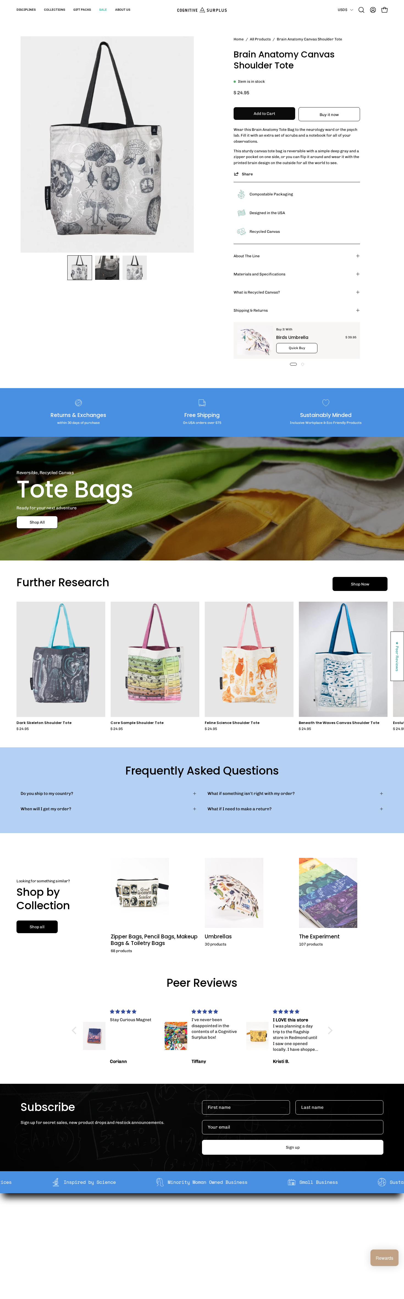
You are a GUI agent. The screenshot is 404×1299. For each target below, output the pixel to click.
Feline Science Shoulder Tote (232, 723)
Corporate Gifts (129, 1221)
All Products (260, 39)
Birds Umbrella (292, 337)
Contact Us (199, 1238)
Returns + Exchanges (209, 1221)
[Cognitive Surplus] (202, 10)
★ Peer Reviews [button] (397, 656)
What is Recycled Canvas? (257, 292)
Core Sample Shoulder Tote (137, 723)
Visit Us (196, 1247)
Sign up (293, 1147)
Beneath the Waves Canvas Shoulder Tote (339, 723)
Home (239, 39)
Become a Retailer (132, 1230)
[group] (202, 666)
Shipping (197, 1212)
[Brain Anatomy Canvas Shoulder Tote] (79, 267)
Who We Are (126, 1212)
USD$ (342, 9)
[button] (26, 10)
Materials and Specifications (259, 274)
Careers (122, 1238)
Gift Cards (199, 1230)
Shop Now (360, 584)
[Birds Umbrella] (255, 340)
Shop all (37, 926)
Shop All (37, 521)
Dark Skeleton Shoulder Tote (43, 723)
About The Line (247, 256)
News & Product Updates (138, 1247)
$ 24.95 (22, 729)
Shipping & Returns (251, 310)
